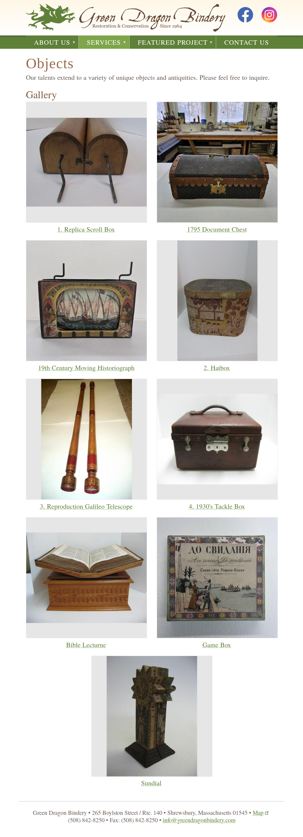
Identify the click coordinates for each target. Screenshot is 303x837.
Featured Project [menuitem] (169, 43)
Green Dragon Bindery (125, 18)
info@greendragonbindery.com (199, 820)
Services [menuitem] (100, 43)
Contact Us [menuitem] (246, 42)
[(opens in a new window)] (245, 16)
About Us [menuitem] (48, 43)
